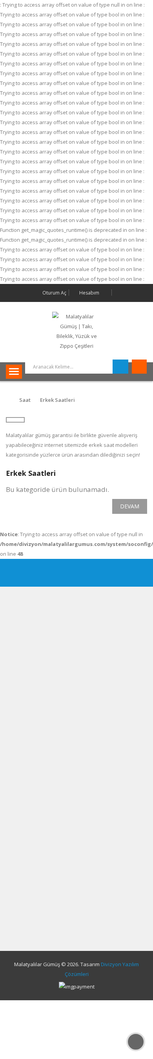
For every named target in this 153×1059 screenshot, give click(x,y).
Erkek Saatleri (57, 399)
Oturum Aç (53, 292)
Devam (129, 506)
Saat (25, 399)
